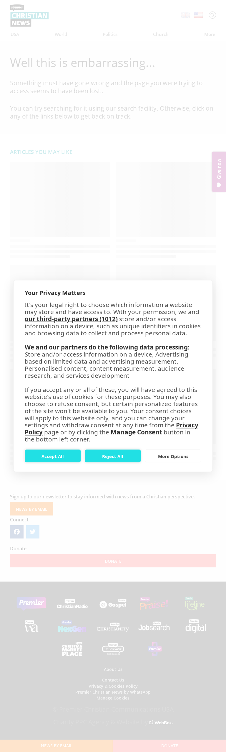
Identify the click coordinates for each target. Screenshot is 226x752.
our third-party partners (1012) (71, 319)
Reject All (112, 456)
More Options (173, 456)
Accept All (52, 456)
